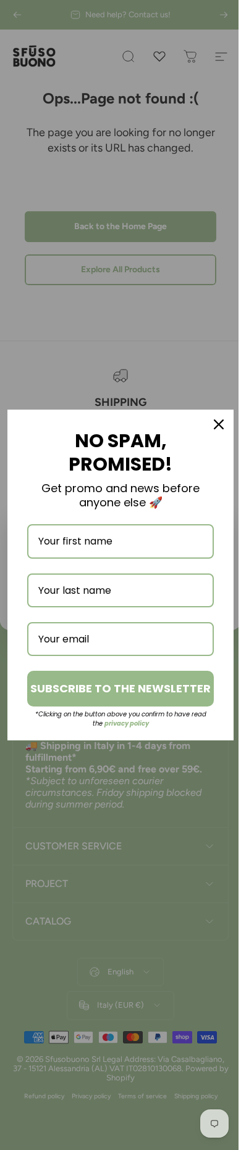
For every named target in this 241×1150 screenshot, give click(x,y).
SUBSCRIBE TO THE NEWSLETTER (116, 688)
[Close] (209, 418)
